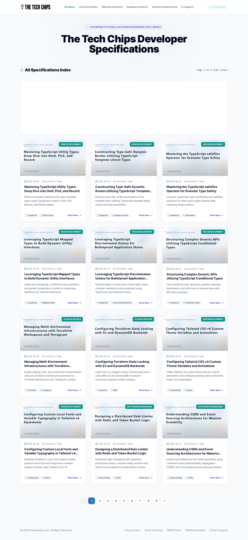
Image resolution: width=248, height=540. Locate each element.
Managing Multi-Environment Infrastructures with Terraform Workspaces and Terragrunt (46, 366)
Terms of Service (153, 530)
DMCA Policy (174, 530)
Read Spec (73, 215)
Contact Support (219, 530)
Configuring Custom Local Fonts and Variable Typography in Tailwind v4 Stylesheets (51, 453)
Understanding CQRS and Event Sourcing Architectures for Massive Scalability (193, 453)
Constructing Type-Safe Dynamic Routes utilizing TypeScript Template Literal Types (122, 191)
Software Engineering (164, 6)
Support (189, 6)
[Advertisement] (124, 107)
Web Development (112, 6)
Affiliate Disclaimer (195, 530)
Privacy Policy (132, 530)
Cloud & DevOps (88, 6)
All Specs (69, 6)
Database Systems (137, 6)
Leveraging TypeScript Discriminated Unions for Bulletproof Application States (122, 278)
